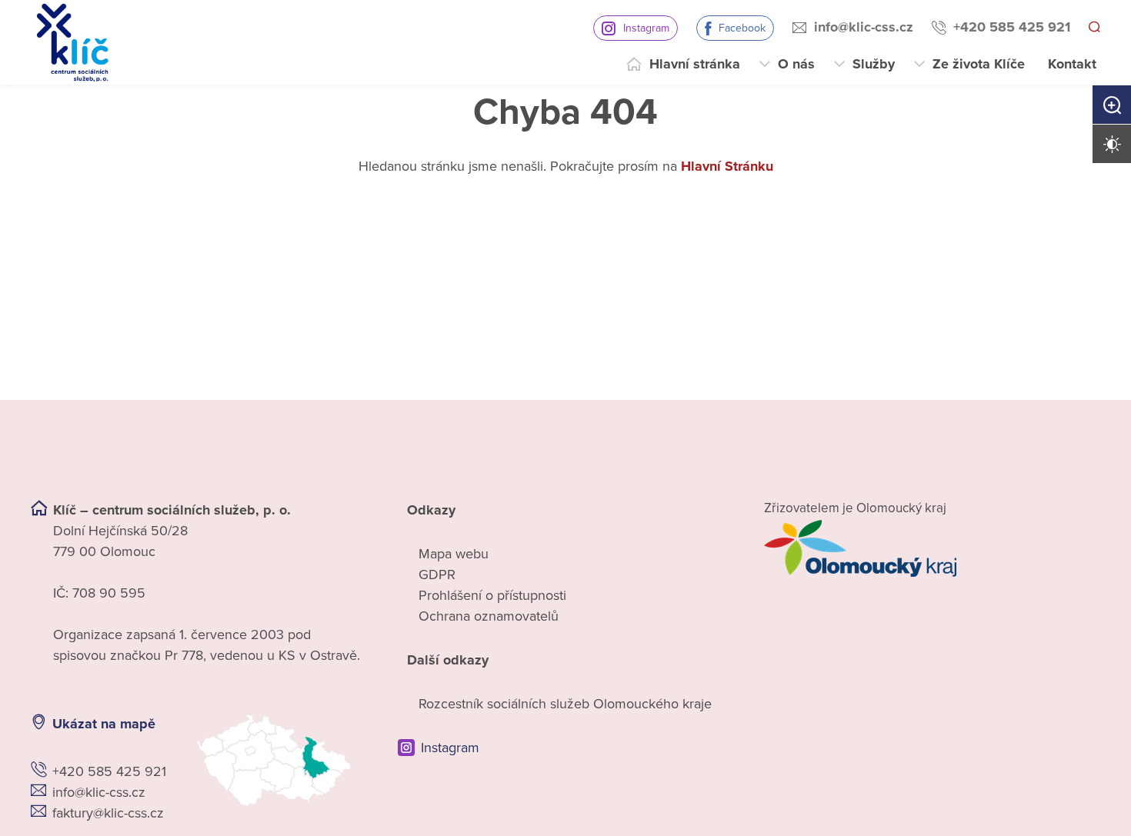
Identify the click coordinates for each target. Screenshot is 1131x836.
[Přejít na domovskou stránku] (72, 42)
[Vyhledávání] (1093, 27)
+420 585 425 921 (1009, 26)
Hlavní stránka (694, 63)
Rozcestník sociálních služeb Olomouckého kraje (565, 703)
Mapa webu (454, 553)
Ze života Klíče (978, 63)
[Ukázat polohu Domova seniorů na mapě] (282, 760)
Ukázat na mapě (103, 723)
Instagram (644, 28)
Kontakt (1072, 63)
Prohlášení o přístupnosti (492, 595)
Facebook (739, 28)
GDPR (437, 574)
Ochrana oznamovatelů (489, 616)
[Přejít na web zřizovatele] (932, 548)
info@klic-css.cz (861, 26)
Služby (873, 63)
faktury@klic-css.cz (108, 812)
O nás (796, 63)
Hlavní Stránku (727, 166)
